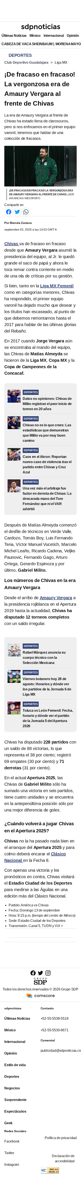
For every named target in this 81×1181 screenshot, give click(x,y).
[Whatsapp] (26, 211)
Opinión (73, 35)
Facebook (11, 1141)
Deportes (11, 1076)
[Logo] (40, 27)
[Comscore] (41, 995)
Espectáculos (15, 1111)
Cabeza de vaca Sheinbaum (27, 44)
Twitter (9, 1153)
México (35, 35)
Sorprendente (15, 1100)
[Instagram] (48, 973)
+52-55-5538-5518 (54, 1018)
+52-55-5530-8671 (54, 1030)
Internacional (54, 35)
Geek (8, 1123)
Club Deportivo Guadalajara (26, 62)
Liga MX (61, 62)
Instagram (11, 1164)
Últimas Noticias (14, 35)
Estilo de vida (14, 1065)
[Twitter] (17, 211)
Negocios (12, 1088)
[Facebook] (8, 211)
